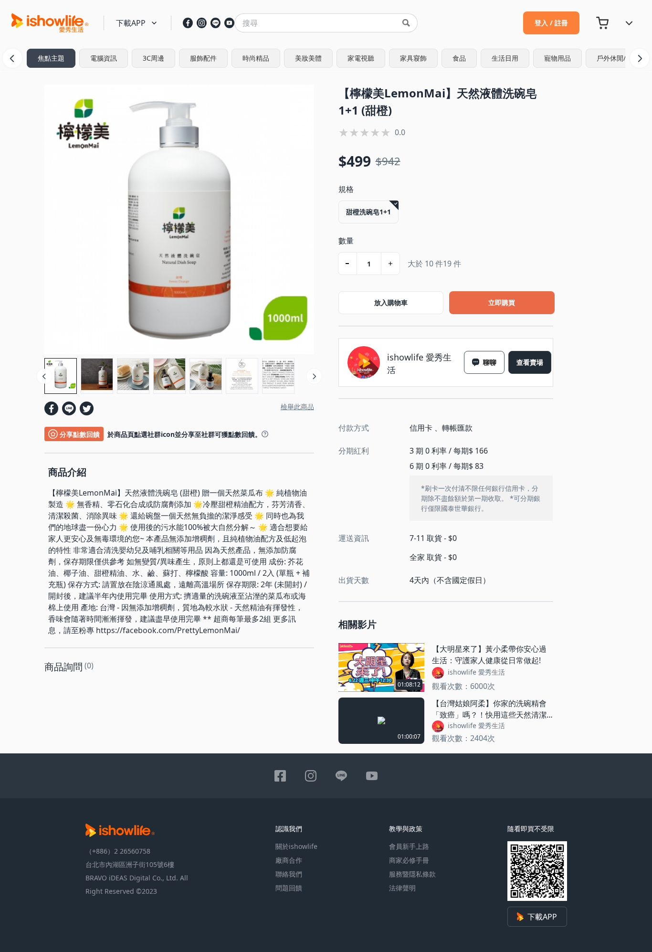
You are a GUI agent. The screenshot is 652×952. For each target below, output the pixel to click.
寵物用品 (557, 58)
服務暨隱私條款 (412, 873)
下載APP (542, 916)
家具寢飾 (413, 58)
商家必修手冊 (409, 860)
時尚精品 (255, 58)
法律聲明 (402, 887)
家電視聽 (360, 58)
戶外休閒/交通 (618, 58)
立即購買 (501, 302)
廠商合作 (288, 860)
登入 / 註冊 (551, 22)
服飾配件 (203, 58)
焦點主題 (51, 58)
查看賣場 (529, 362)
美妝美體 (308, 58)
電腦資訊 (103, 58)
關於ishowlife (296, 846)
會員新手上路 (409, 846)
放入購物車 (391, 302)
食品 (459, 58)
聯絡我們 (288, 873)
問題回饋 (288, 887)
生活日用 (505, 58)
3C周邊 (153, 58)
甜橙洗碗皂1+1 (368, 211)
